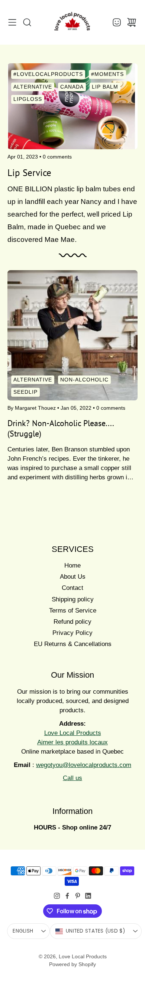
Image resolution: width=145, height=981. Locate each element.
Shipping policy (73, 599)
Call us (72, 778)
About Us (73, 576)
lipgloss (27, 99)
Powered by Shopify (72, 964)
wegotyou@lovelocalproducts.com (83, 764)
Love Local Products (83, 956)
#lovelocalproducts (48, 74)
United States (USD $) (95, 930)
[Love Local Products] (72, 22)
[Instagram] (57, 896)
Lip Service (29, 173)
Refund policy (72, 621)
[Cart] (132, 22)
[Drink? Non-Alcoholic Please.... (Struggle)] (72, 335)
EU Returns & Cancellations (73, 644)
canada (72, 87)
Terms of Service (72, 610)
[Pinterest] (77, 896)
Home (72, 565)
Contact (72, 587)
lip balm (105, 87)
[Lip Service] (72, 106)
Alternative (32, 87)
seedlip (25, 392)
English (23, 930)
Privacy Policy (72, 632)
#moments (107, 74)
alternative (32, 379)
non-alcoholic (84, 379)
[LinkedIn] (88, 896)
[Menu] (12, 22)
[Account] (117, 22)
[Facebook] (67, 896)
